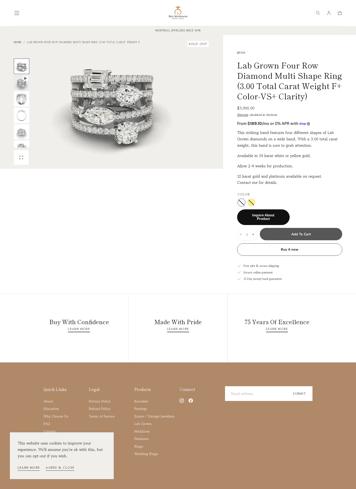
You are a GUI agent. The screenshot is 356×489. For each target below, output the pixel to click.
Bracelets (141, 401)
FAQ (46, 423)
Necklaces (142, 431)
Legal (94, 389)
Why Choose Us (55, 416)
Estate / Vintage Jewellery (154, 416)
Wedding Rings (146, 453)
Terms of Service (102, 416)
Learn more (29, 467)
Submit (299, 393)
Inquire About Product (263, 217)
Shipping (242, 115)
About (48, 401)
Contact (49, 431)
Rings (138, 446)
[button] (17, 13)
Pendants (141, 438)
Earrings (140, 408)
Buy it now (289, 249)
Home (17, 42)
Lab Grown (143, 423)
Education (51, 408)
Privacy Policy (100, 401)
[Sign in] (328, 13)
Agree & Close (60, 467)
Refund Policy (99, 408)
